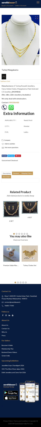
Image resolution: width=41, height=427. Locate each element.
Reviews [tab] (16, 173)
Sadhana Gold (5, 81)
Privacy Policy (8, 421)
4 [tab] (22, 234)
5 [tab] (24, 234)
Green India (6, 356)
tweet (12, 156)
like (5, 156)
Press (4, 335)
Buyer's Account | (8, 5)
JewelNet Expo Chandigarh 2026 (13, 365)
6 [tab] (27, 234)
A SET (11, 221)
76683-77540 (9, 306)
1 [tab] (14, 234)
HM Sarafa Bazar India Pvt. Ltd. (22, 423)
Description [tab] (7, 173)
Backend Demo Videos (9, 352)
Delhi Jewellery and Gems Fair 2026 (14, 372)
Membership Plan (7, 349)
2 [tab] (16, 234)
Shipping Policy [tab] (26, 173)
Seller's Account (20, 5)
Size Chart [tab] (6, 177)
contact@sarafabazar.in (12, 302)
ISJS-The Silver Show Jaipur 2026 (13, 369)
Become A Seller (7, 345)
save (18, 156)
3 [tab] (19, 234)
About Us (5, 325)
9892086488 (14, 102)
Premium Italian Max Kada (12, 265)
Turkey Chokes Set (29, 265)
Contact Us (6, 328)
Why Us (4, 332)
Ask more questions (11, 147)
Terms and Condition (21, 421)
